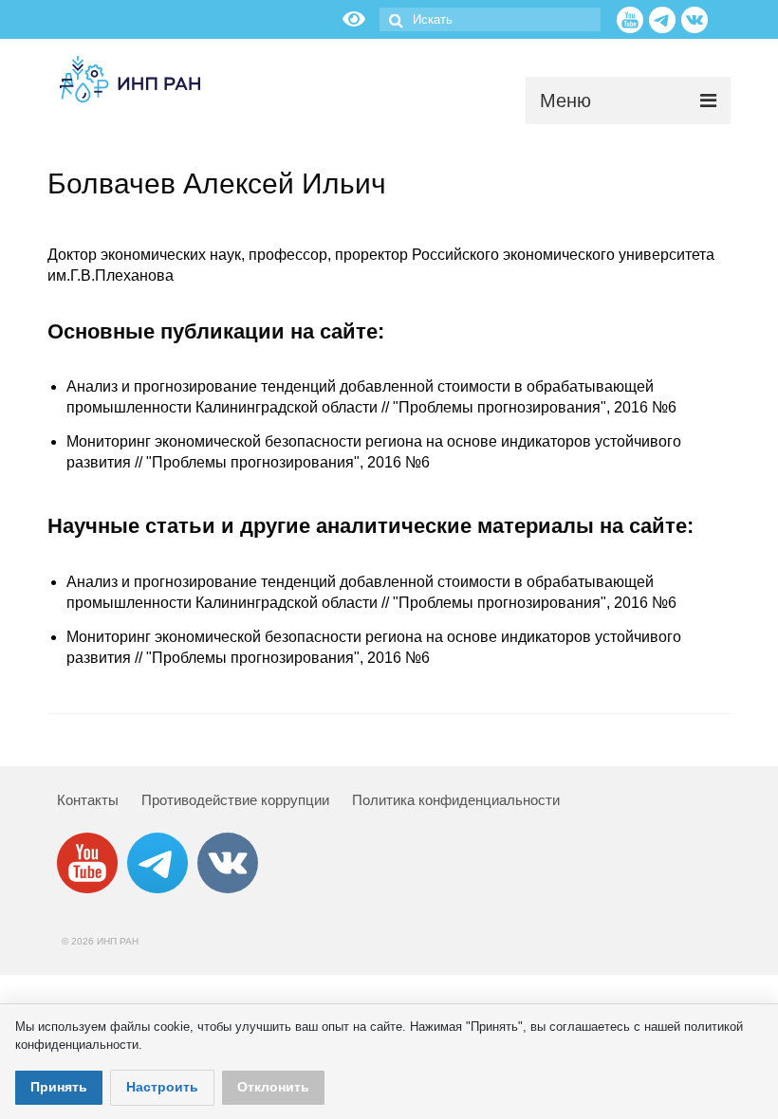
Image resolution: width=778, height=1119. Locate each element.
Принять (58, 1086)
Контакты (88, 800)
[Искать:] (490, 19)
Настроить (162, 1086)
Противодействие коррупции (235, 800)
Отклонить (273, 1086)
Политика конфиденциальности (456, 800)
